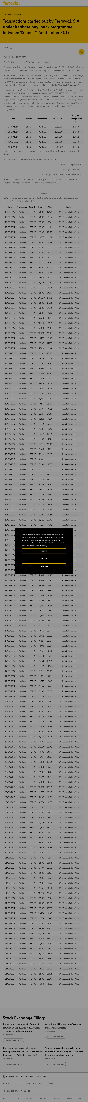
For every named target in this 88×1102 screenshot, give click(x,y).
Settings (44, 566)
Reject (44, 559)
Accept (44, 551)
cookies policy (42, 546)
